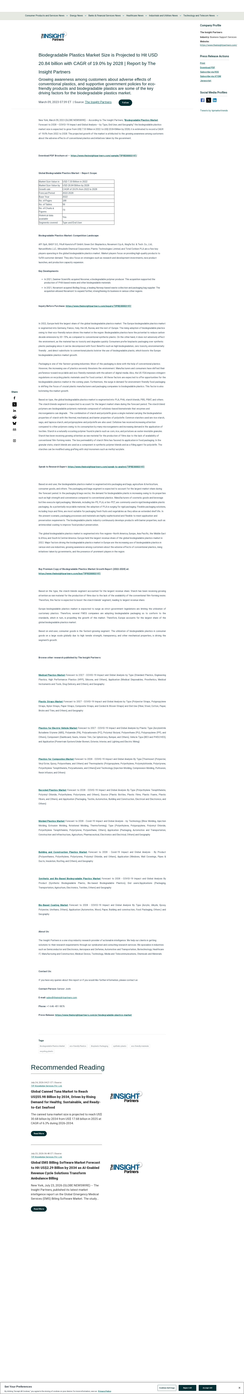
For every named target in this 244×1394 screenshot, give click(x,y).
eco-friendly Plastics (78, 1046)
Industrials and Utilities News (163, 15)
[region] (122, 1388)
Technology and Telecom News (199, 15)
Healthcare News (134, 15)
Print (202, 63)
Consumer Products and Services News (44, 15)
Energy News (76, 15)
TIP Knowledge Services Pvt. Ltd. (46, 1086)
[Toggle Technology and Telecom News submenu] (217, 15)
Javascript (205, 80)
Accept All (207, 1388)
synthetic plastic (119, 1046)
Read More (39, 1133)
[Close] (239, 1388)
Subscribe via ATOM (210, 76)
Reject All (187, 1388)
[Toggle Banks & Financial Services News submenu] (123, 15)
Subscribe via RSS (209, 72)
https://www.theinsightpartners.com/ (218, 45)
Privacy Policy (104, 1391)
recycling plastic (46, 1051)
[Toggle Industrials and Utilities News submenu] (180, 15)
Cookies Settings (167, 1388)
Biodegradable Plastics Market (52, 1046)
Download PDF (207, 67)
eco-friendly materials (140, 1046)
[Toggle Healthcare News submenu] (146, 15)
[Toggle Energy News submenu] (85, 15)
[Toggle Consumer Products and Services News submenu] (67, 15)
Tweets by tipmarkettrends (214, 110)
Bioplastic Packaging (99, 1046)
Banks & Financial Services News (104, 15)
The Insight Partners (98, 102)
